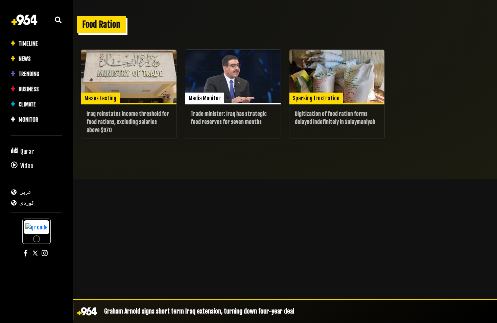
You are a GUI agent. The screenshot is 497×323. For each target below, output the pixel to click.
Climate (27, 104)
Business (29, 89)
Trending (29, 74)
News (25, 58)
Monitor (28, 119)
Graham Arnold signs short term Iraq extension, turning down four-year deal (199, 311)
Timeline (28, 43)
